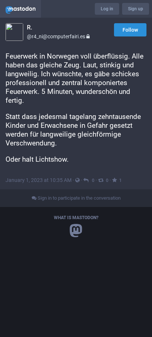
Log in (107, 8)
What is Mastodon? (76, 217)
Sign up (135, 8)
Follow (130, 30)
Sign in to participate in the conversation (79, 198)
